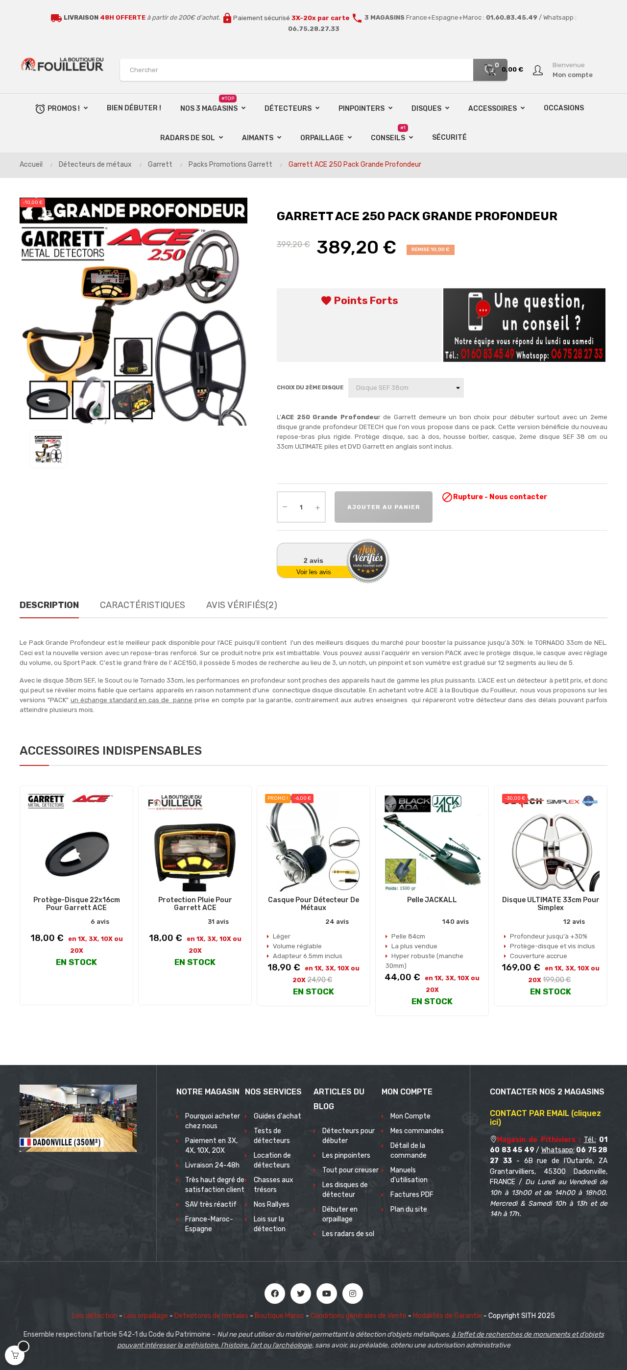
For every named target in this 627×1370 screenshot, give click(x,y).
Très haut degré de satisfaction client (214, 1185)
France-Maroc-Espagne (209, 1224)
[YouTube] (326, 1293)
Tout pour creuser (350, 1170)
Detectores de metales (211, 1316)
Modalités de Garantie (447, 1316)
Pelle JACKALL (432, 900)
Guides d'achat (277, 1116)
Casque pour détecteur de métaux (313, 904)
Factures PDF (412, 1195)
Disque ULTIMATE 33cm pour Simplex (551, 904)
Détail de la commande (408, 1151)
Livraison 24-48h (212, 1165)
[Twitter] (300, 1293)
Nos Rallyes (271, 1204)
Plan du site (408, 1209)
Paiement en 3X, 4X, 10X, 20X (211, 1146)
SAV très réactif (211, 1204)
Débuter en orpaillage (340, 1214)
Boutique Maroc (279, 1316)
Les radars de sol (348, 1234)
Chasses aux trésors (273, 1185)
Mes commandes (417, 1131)
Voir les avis (313, 572)
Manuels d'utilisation (409, 1175)
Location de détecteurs (272, 1160)
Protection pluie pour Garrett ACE (195, 904)
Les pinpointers (346, 1155)
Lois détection (95, 1316)
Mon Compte (410, 1116)
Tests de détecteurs (272, 1136)
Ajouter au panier (383, 507)
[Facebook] (275, 1293)
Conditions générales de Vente (359, 1316)
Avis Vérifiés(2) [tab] (241, 605)
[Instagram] (352, 1293)
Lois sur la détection (270, 1224)
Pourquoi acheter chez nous (212, 1121)
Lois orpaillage (146, 1316)
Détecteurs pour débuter (348, 1136)
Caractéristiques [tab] (142, 605)
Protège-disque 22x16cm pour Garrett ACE (76, 904)
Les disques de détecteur (345, 1190)
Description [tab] (49, 605)
